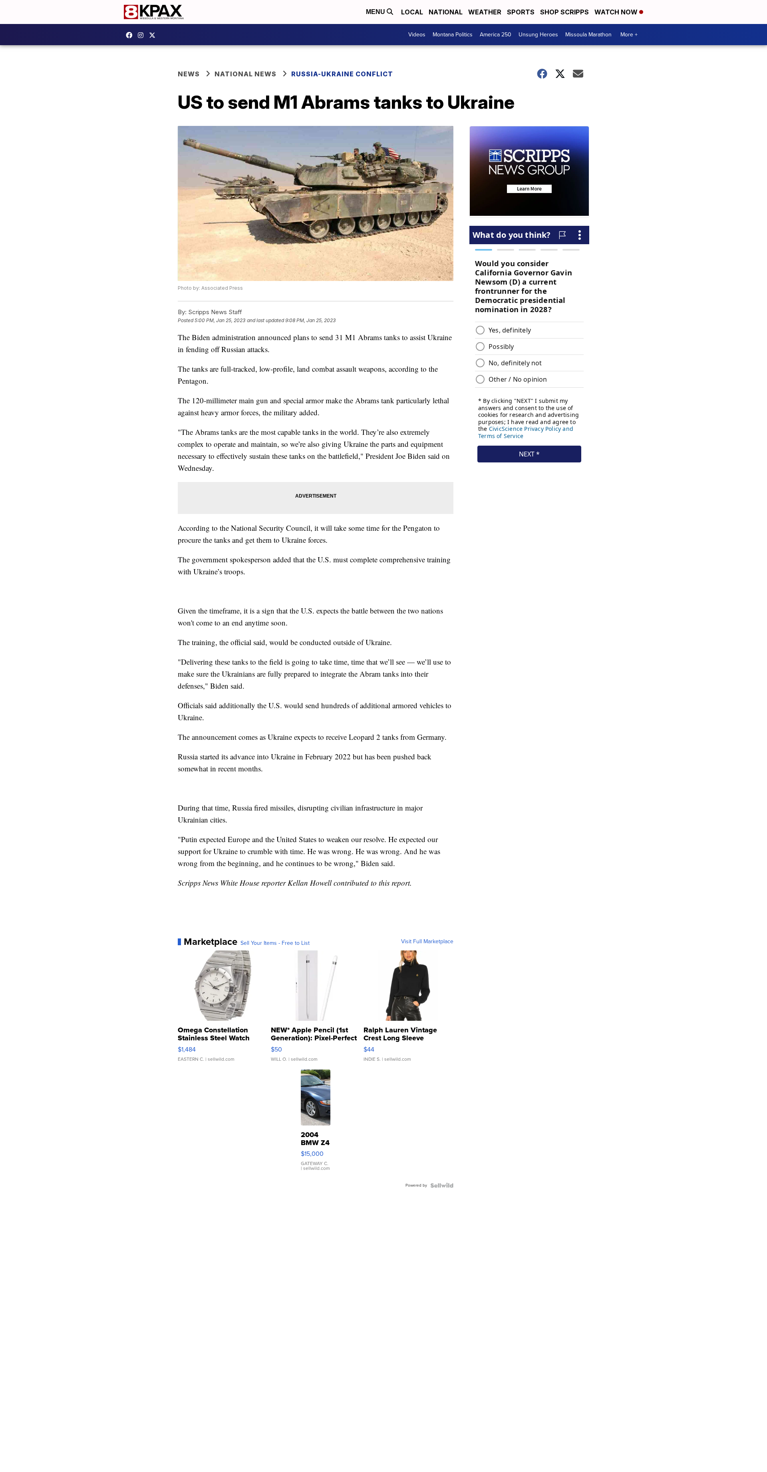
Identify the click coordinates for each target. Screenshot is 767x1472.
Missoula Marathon (588, 34)
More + (629, 34)
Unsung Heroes (538, 34)
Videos (416, 34)
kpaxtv (131, 35)
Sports (521, 12)
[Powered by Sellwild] (441, 1185)
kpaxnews (154, 35)
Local (412, 12)
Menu (376, 11)
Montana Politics (453, 34)
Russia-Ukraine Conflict (342, 74)
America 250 (495, 34)
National (446, 12)
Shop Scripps (564, 12)
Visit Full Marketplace (427, 941)
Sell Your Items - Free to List (275, 943)
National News (245, 74)
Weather (484, 12)
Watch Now (616, 12)
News (189, 74)
